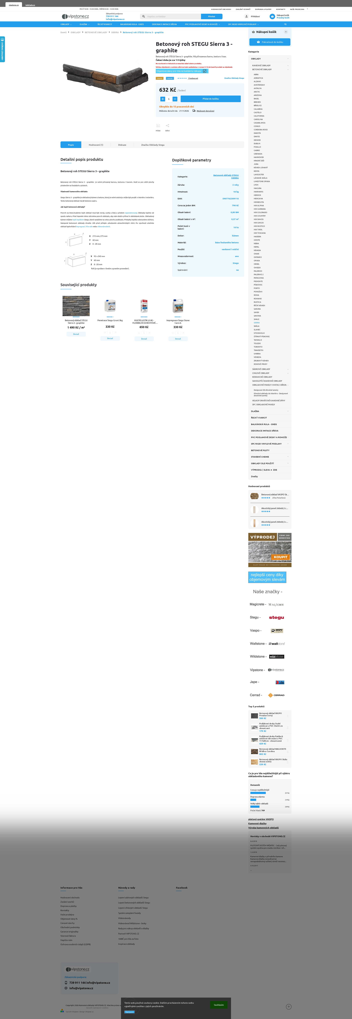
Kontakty (280, 9)
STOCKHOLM (259, 333)
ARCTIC (257, 91)
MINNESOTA (259, 202)
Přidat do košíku (211, 99)
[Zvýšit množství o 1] (162, 99)
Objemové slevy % (69, 918)
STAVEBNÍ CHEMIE (260, 456)
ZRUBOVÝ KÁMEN (261, 360)
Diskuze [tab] (122, 144)
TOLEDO (257, 343)
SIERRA (257, 322)
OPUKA (257, 260)
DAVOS (257, 136)
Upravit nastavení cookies (97, 1007)
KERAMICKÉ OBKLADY (262, 377)
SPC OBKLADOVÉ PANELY (263, 404)
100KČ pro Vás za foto (128, 938)
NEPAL (256, 247)
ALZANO (257, 81)
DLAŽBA (255, 411)
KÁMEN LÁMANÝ (261, 167)
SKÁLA (256, 326)
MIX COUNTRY (260, 216)
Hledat (211, 16)
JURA (256, 164)
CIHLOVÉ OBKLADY (260, 373)
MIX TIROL (258, 229)
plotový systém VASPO (261, 819)
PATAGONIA (259, 278)
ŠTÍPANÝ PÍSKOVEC (262, 336)
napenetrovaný (131, 213)
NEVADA (257, 250)
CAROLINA (258, 119)
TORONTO (258, 347)
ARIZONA (258, 95)
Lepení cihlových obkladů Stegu (133, 907)
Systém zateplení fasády (129, 913)
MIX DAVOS (258, 219)
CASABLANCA (259, 122)
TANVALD (258, 340)
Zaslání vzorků (243, 9)
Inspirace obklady (126, 944)
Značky (254, 476)
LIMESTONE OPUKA (262, 181)
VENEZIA (257, 357)
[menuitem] (68, 24)
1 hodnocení (193, 78)
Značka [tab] (152, 144)
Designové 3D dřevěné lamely (266, 390)
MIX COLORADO (260, 212)
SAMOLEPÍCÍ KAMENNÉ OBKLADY (267, 381)
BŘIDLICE (258, 105)
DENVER (257, 140)
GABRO (257, 150)
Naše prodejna (297, 9)
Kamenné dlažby (257, 823)
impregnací (80, 226)
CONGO (257, 126)
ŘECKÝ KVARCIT (259, 417)
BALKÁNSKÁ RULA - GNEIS (264, 424)
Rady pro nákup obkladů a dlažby (133, 928)
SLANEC (257, 329)
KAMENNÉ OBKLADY (261, 65)
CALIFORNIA (259, 116)
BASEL (256, 98)
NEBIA (256, 243)
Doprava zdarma (257, 796)
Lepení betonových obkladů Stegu (134, 902)
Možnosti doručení (205, 111)
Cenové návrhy (67, 923)
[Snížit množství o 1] (175, 99)
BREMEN (257, 102)
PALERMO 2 (258, 274)
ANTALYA (258, 88)
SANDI (256, 312)
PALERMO (258, 271)
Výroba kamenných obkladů (263, 827)
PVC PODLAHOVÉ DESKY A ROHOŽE (269, 437)
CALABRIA (258, 109)
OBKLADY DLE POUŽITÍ (262, 463)
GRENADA (258, 154)
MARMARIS (258, 191)
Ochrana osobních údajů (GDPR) (76, 944)
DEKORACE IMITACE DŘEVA (264, 430)
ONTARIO (258, 257)
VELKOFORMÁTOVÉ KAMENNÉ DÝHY (268, 400)
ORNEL (257, 264)
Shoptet (75, 1011)
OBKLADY (256, 58)
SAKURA (257, 309)
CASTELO (257, 112)
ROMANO (258, 298)
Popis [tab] (71, 144)
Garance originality (69, 931)
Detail (76, 334)
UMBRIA (257, 353)
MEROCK (257, 195)
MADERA (257, 236)
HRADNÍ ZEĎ (259, 160)
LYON (256, 185)
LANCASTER (259, 174)
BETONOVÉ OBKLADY (262, 69)
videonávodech (103, 226)
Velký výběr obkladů (259, 803)
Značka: (234, 78)
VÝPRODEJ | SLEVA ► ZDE (264, 469)
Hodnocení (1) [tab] (96, 144)
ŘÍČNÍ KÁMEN (259, 305)
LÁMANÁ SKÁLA (260, 178)
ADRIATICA (258, 78)
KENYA (256, 171)
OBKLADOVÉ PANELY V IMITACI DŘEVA (269, 385)
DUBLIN (257, 143)
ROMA (256, 295)
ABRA (256, 74)
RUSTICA (257, 302)
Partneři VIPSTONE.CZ (128, 933)
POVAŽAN (258, 291)
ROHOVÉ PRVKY (260, 364)
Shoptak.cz (89, 1011)
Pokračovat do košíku (272, 41)
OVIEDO (257, 267)
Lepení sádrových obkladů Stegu (133, 897)
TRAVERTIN (258, 350)
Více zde (89, 226)
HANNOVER (259, 157)
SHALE (256, 319)
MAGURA (258, 188)
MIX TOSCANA (260, 233)
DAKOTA (257, 133)
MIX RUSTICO (259, 226)
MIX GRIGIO (259, 222)
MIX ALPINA (259, 205)
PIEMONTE (258, 281)
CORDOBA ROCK (261, 129)
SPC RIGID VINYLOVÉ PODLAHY (266, 443)
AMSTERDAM (259, 85)
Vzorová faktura (68, 935)
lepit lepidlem (78, 219)
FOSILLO (257, 147)
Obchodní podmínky (70, 927)
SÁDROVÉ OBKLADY (261, 369)
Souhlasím (219, 1004)
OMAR (256, 253)
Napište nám (66, 940)
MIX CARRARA (260, 209)
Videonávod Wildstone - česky (132, 923)
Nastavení (130, 1012)
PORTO (257, 288)
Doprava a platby (263, 9)
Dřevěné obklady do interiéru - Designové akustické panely (271, 394)
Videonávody (124, 918)
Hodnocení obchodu (221, 9)
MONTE (257, 240)
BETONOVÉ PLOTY (260, 450)
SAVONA (257, 315)
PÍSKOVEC (258, 284)
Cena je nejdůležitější (259, 790)
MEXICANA (258, 198)
